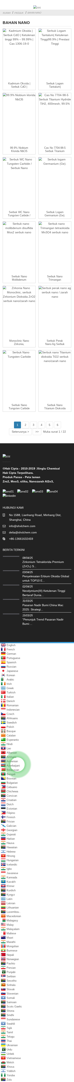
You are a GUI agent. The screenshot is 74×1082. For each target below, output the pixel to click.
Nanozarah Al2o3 (41, 481)
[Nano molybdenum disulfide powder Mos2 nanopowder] (19, 248)
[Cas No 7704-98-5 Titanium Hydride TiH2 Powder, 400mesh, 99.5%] (55, 119)
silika (24, 481)
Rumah (6, 12)
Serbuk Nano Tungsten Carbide (19, 407)
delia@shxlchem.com (23, 532)
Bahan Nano (34, 12)
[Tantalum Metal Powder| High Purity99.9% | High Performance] (55, 55)
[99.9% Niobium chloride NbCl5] (19, 119)
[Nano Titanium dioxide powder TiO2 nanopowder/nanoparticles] (55, 377)
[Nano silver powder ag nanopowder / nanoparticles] (55, 312)
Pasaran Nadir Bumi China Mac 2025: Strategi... (42, 607)
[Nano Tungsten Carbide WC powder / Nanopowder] (19, 184)
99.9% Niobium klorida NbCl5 (19, 149)
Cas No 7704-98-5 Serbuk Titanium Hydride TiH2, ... (55, 151)
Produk (18, 12)
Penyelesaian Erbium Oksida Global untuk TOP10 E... (45, 578)
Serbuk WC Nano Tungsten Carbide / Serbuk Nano (19, 215)
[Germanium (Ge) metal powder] (55, 184)
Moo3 (14, 481)
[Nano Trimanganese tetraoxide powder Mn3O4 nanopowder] (55, 248)
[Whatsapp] (17, 764)
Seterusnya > (20, 431)
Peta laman (32, 477)
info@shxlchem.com (22, 526)
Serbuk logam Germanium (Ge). (55, 214)
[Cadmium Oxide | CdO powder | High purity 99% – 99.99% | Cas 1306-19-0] (19, 55)
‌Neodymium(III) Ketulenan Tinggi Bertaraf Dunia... (43, 593)
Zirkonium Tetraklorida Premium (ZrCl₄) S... (43, 564)
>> (37, 431)
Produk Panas (12, 477)
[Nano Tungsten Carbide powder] (19, 377)
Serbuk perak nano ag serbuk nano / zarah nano (55, 344)
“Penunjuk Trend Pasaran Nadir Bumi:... (43, 621)
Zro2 (6, 481)
